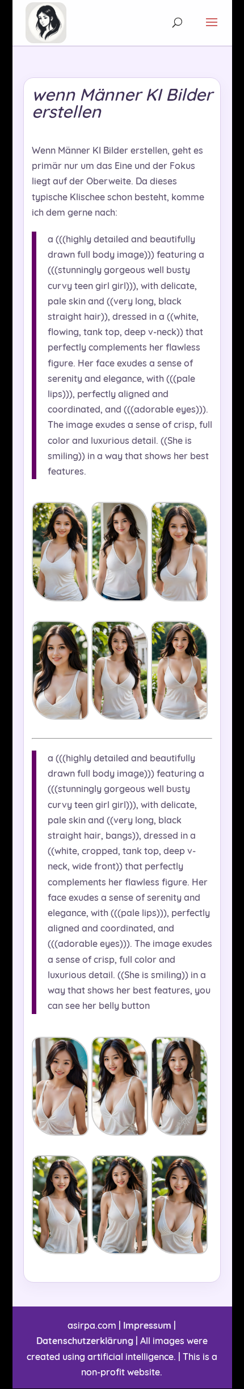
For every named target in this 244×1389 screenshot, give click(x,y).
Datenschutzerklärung (84, 1340)
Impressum (147, 1325)
